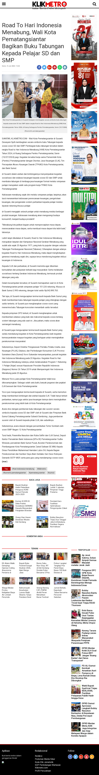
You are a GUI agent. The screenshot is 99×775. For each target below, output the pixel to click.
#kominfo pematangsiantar (14, 473)
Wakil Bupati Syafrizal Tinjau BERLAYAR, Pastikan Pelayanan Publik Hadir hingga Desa (84, 691)
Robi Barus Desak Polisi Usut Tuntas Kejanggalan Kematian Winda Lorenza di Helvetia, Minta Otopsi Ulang (83, 618)
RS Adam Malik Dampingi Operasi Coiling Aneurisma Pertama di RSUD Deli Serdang (8, 570)
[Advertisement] (84, 535)
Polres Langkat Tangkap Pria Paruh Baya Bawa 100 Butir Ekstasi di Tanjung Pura (60, 569)
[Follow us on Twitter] (75, 756)
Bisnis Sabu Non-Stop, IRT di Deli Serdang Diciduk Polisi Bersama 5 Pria (43, 568)
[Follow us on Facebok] (70, 756)
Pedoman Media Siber (45, 759)
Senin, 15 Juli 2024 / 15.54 (11, 66)
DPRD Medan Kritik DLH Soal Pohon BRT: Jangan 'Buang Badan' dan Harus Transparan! (83, 654)
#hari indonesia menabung (23, 469)
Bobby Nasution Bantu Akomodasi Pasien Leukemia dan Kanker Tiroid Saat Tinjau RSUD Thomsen (84, 598)
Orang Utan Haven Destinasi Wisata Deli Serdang (23, 519)
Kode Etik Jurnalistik (44, 762)
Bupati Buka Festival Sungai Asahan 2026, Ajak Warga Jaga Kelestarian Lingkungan (25, 570)
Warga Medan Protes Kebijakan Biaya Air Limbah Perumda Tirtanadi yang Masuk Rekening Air (8, 596)
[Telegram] (65, 67)
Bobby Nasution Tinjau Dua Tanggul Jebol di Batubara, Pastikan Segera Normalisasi (58, 522)
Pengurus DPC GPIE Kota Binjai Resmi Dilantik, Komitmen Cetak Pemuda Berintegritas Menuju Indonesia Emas (84, 577)
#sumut (51, 473)
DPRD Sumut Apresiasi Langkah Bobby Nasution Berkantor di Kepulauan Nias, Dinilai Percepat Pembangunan (84, 710)
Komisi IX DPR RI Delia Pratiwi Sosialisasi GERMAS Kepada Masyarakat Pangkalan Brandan (23, 506)
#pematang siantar (37, 473)
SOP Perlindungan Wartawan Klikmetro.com (48, 766)
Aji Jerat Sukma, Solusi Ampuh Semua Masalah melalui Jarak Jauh (83, 560)
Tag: (6, 469)
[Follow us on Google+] (81, 756)
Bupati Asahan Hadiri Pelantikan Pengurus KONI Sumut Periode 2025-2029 (22, 490)
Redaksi (38, 756)
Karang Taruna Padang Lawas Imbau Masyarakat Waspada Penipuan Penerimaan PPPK (83, 636)
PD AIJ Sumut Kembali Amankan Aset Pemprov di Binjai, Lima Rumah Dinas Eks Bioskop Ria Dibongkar (83, 673)
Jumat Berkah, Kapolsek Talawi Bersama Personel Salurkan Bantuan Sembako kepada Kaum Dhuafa (60, 597)
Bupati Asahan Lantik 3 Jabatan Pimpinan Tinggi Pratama (57, 488)
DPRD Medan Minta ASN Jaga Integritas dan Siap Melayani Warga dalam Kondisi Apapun (84, 729)
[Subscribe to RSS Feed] (92, 756)
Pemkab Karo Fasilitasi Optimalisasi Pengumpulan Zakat (58, 504)
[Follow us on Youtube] (86, 756)
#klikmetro (41, 469)
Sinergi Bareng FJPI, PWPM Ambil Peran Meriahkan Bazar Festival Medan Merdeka (43, 594)
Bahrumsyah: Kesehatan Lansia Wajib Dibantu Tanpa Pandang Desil (25, 592)
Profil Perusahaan (43, 771)
